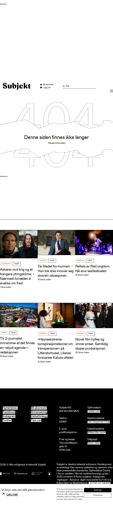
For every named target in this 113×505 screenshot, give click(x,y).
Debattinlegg (39, 416)
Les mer (12, 494)
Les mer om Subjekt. (99, 483)
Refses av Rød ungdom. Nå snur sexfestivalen (92, 269)
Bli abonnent (39, 408)
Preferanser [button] (98, 495)
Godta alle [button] (98, 490)
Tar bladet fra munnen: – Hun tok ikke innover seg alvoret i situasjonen (56, 271)
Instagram (9, 416)
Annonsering (39, 412)
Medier (4, 333)
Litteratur (42, 333)
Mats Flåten (93, 443)
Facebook (9, 412)
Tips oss (36, 420)
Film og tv (80, 333)
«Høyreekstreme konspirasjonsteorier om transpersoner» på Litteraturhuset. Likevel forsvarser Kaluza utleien (55, 349)
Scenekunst (6, 264)
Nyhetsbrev (10, 408)
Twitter (7, 420)
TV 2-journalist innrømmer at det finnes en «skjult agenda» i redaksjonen (17, 345)
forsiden (61, 143)
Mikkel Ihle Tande (96, 432)
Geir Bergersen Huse (98, 422)
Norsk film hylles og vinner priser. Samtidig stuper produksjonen (91, 344)
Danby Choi (93, 411)
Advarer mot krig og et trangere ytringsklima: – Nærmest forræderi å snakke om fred (17, 276)
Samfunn (42, 260)
